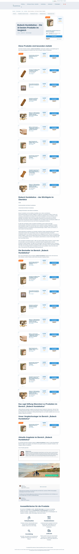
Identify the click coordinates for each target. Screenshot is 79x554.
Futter (22, 11)
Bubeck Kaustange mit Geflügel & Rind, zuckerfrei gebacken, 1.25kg (33, 142)
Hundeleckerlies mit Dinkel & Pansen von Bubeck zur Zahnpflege (53, 31)
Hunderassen (50, 4)
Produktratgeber (57, 4)
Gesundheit (36, 4)
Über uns (45, 547)
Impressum (34, 547)
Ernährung (23, 4)
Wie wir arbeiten (50, 547)
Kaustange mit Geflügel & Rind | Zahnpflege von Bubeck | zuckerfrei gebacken (34, 70)
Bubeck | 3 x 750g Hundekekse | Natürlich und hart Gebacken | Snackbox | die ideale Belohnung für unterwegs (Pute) (34, 114)
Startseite (13, 11)
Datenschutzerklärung (40, 547)
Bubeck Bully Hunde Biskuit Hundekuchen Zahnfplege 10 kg (34, 85)
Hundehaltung (43, 4)
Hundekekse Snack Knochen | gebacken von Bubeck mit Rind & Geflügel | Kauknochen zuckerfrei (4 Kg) (34, 171)
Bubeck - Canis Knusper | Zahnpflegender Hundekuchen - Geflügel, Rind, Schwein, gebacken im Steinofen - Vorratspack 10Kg (34, 128)
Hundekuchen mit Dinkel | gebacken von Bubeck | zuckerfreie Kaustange (33, 99)
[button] (21, 7)
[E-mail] (20, 458)
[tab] (23, 79)
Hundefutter (25, 11)
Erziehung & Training (30, 4)
